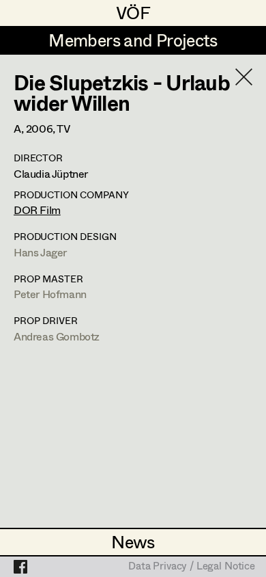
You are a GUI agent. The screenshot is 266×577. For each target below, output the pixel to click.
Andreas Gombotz (57, 336)
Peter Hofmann (50, 293)
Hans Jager (40, 251)
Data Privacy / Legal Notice (191, 567)
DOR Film (37, 209)
